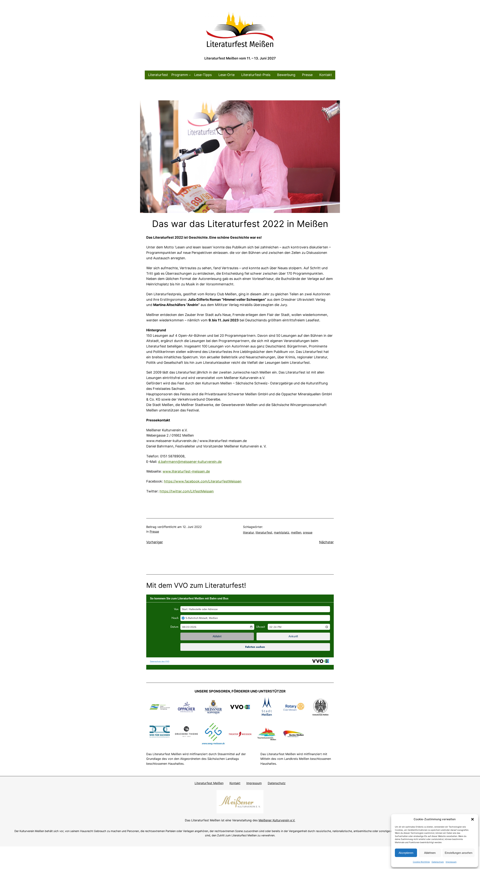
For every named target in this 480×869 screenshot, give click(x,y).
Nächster (326, 542)
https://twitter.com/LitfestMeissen (187, 491)
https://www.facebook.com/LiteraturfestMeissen (203, 481)
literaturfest (264, 532)
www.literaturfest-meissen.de (186, 471)
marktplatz (281, 532)
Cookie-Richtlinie (421, 862)
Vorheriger (154, 542)
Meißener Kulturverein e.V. (277, 820)
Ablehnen (430, 852)
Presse (154, 531)
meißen (296, 532)
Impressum (451, 862)
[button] (472, 819)
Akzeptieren (406, 852)
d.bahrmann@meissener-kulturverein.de (190, 462)
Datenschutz (438, 862)
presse (307, 532)
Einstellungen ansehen (458, 852)
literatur (248, 532)
